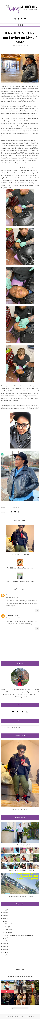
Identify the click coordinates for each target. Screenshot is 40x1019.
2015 (4, 949)
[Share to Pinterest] (14, 511)
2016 (4, 946)
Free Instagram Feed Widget (21, 1008)
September (8, 924)
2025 (4, 910)
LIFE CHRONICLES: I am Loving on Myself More (19, 935)
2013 (4, 955)
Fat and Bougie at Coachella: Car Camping (20, 896)
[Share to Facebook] (7, 511)
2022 (4, 915)
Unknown (9, 595)
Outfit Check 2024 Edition (20, 809)
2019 (4, 938)
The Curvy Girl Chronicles (16, 1016)
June (6, 927)
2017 (4, 943)
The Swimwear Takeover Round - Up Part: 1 (21, 870)
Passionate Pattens (12, 615)
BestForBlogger (31, 1016)
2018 (4, 941)
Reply (37, 610)
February (7, 929)
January (7, 932)
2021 (4, 918)
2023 (4, 912)
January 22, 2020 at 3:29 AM (13, 597)
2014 (4, 952)
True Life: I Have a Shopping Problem (20, 845)
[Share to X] (11, 511)
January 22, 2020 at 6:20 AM (13, 618)
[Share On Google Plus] (18, 511)
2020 (4, 921)
